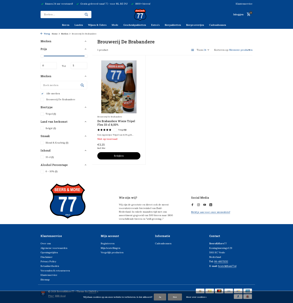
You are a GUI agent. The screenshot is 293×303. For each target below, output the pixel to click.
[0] (247, 14)
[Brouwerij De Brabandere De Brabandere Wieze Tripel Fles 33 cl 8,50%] (118, 86)
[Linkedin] (210, 205)
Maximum (79, 65)
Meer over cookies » (196, 297)
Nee (175, 297)
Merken (64, 33)
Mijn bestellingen (110, 248)
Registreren (107, 243)
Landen (78, 24)
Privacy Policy (48, 261)
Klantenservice (244, 3)
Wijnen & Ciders (97, 24)
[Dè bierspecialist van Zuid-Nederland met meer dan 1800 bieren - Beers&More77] (146, 14)
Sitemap (45, 279)
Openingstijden (49, 252)
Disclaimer (47, 257)
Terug (46, 33)
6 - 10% (51, 171)
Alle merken (53, 93)
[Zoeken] (86, 14)
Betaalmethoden (50, 266)
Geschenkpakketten (134, 24)
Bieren (65, 24)
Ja (160, 297)
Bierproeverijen (195, 24)
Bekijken (119, 155)
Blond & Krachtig (57, 142)
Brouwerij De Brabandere (60, 99)
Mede (115, 24)
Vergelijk (122, 129)
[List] (192, 50)
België (51, 128)
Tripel (51, 113)
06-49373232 (221, 261)
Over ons (46, 243)
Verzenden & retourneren (55, 270)
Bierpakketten (173, 24)
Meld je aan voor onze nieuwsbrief (210, 212)
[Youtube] (204, 205)
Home (55, 33)
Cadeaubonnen (217, 24)
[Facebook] (192, 205)
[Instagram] (198, 205)
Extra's (155, 24)
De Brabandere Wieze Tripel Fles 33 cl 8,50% (116, 122)
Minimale (49, 65)
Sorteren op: (221, 49)
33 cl (50, 157)
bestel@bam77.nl (227, 266)
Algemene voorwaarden (54, 248)
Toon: (200, 49)
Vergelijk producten (112, 252)
